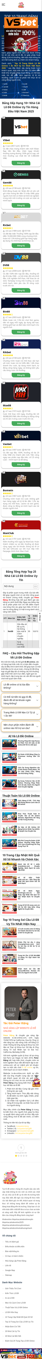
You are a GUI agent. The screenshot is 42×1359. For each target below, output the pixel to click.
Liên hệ (8, 1266)
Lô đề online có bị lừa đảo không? (17, 686)
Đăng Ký (21, 163)
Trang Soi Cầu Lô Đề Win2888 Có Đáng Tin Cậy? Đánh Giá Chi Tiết (29, 957)
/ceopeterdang (22, 1126)
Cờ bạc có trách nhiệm (14, 1256)
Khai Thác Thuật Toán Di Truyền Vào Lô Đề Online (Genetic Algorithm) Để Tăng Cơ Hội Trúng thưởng (29, 817)
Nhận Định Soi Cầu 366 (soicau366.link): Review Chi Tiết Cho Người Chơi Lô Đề (29, 971)
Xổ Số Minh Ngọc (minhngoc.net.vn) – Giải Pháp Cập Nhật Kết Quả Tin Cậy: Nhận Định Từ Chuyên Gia (29, 895)
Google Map (10, 1270)
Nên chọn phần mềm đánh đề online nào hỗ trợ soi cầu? (19, 726)
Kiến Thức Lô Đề (12, 1293)
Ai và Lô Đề (9, 1298)
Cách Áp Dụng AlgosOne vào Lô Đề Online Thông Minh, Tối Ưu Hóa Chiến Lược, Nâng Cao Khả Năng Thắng (29, 770)
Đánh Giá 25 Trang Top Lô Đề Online (20, 1341)
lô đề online (27, 1067)
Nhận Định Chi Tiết (12, 1327)
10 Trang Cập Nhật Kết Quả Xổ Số (19, 1317)
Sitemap (8, 1275)
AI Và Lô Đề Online (21, 736)
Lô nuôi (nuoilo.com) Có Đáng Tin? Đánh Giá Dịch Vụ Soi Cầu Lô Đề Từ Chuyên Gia (29, 931)
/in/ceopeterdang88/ (24, 1133)
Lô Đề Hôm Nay (11, 1312)
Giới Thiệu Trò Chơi (13, 1288)
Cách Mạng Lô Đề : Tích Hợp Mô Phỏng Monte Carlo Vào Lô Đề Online (29, 802)
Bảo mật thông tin (12, 1251)
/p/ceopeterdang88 (25, 1131)
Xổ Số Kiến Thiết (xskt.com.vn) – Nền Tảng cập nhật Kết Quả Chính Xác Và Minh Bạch (29, 880)
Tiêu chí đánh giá (12, 1242)
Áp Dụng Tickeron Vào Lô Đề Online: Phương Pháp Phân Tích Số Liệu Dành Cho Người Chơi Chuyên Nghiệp (29, 784)
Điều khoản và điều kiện (14, 1247)
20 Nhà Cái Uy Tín (12, 1331)
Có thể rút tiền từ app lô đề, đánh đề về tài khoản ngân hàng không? (18, 700)
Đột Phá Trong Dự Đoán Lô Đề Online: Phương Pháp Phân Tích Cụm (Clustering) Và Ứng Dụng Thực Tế (29, 843)
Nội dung (9, 586)
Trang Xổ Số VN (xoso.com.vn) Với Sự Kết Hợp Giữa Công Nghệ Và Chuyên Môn (29, 907)
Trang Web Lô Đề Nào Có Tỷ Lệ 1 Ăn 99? (19, 714)
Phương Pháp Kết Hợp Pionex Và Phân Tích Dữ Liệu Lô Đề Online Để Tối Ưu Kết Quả (29, 743)
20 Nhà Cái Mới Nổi (13, 1336)
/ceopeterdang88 (24, 1128)
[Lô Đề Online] (21, 4)
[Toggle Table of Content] (34, 586)
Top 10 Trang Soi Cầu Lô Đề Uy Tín (19, 1322)
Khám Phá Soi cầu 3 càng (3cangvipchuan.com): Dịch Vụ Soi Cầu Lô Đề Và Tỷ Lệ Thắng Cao (29, 945)
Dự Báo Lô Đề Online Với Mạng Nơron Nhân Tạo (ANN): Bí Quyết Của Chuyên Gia (29, 829)
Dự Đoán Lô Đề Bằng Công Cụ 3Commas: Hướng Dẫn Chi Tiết (29, 756)
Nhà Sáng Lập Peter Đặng (15, 1261)
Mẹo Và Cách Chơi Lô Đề (15, 1303)
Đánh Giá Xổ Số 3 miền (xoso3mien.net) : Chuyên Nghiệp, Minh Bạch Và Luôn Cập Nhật (29, 867)
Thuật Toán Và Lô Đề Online (21, 796)
